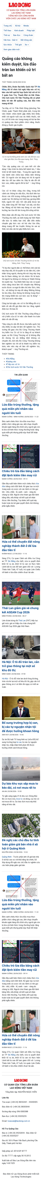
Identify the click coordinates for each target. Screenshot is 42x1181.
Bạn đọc (16, 35)
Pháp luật (31, 30)
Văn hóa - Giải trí (10, 40)
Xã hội (17, 26)
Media (26, 26)
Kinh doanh (19, 30)
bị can (19, 742)
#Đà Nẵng (10, 359)
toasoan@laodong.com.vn (19, 1121)
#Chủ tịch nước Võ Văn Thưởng (19, 367)
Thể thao (7, 30)
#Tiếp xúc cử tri (13, 364)
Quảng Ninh (7, 857)
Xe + (27, 45)
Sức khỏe (8, 45)
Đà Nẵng (11, 561)
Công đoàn (28, 35)
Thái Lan (21, 620)
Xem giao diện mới (11, 49)
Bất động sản (26, 40)
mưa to (19, 799)
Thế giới (18, 45)
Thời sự (7, 35)
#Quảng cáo (11, 361)
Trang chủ (8, 26)
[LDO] (21, 390)
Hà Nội (5, 678)
